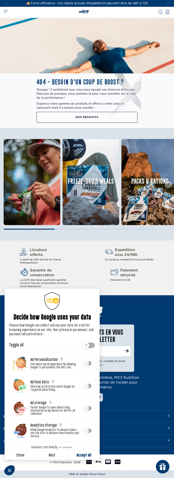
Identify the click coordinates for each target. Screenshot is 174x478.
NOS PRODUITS (87, 117)
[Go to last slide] (6, 3)
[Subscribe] (126, 351)
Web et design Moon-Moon (87, 474)
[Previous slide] (9, 184)
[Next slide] (168, 3)
